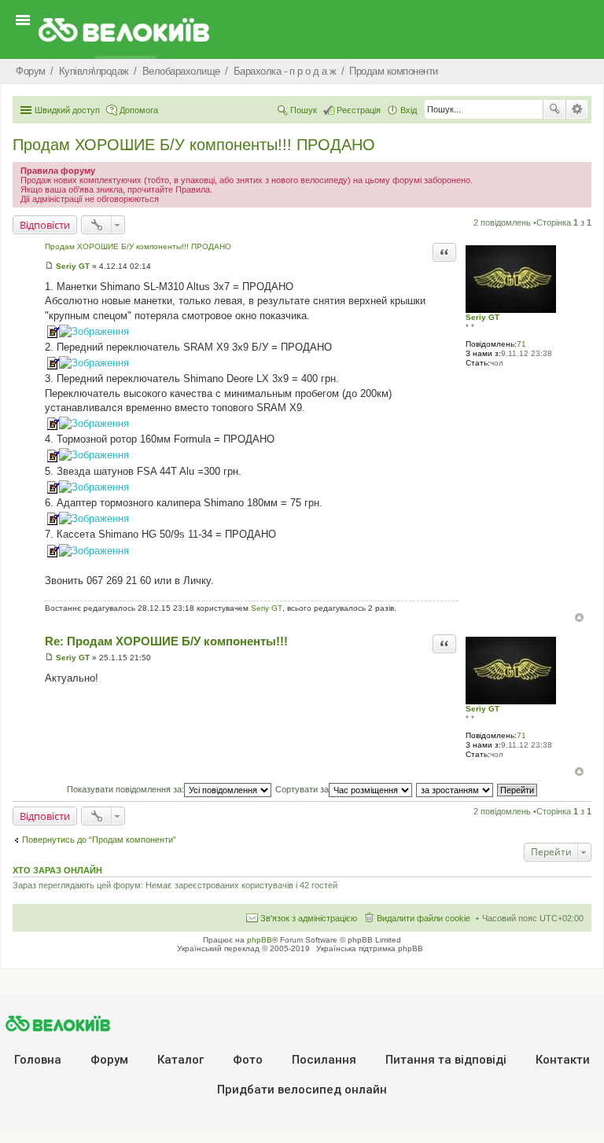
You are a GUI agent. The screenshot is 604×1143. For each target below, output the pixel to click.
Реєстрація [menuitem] (359, 110)
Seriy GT (482, 317)
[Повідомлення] (49, 266)
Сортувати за (302, 789)
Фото (248, 1060)
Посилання (324, 1060)
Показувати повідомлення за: (125, 789)
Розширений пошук (576, 109)
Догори (579, 617)
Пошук (554, 109)
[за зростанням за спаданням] (455, 789)
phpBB (259, 939)
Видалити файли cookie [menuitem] (423, 918)
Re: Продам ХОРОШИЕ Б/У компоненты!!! (166, 641)
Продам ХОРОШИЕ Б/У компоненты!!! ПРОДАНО (194, 144)
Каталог (180, 1060)
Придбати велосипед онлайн (302, 1089)
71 (521, 344)
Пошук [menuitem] (303, 110)
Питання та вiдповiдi (445, 1060)
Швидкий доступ (67, 110)
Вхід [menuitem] (408, 110)
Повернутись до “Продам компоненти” (99, 839)
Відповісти (45, 225)
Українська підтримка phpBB (369, 948)
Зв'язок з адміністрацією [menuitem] (308, 918)
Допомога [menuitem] (139, 110)
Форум (109, 1060)
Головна (37, 1060)
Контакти (563, 1060)
